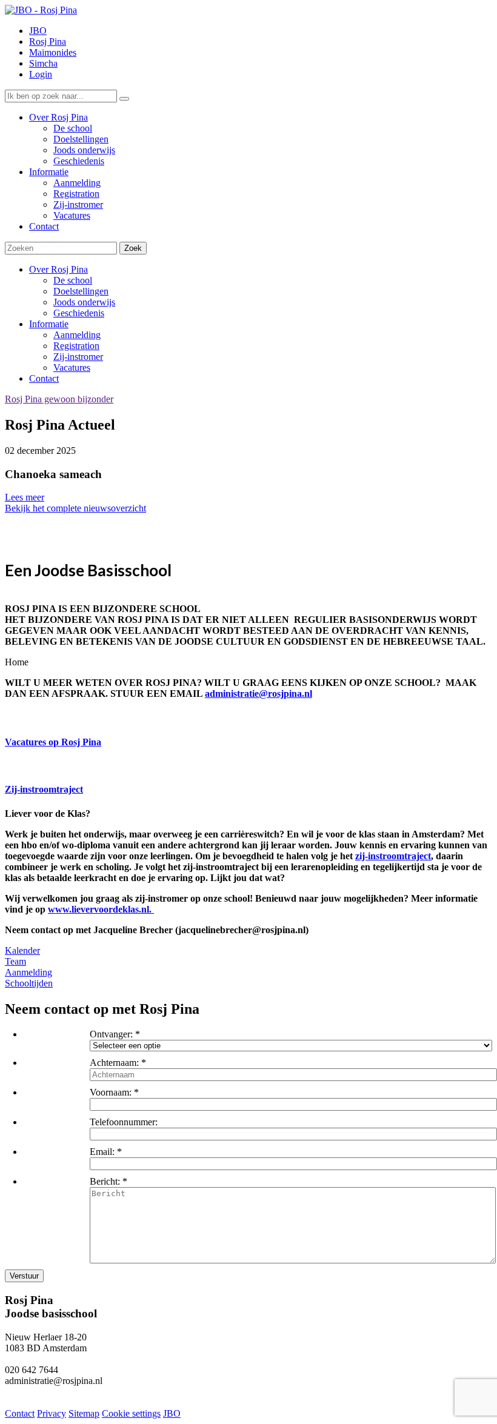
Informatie (48, 324)
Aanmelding (77, 335)
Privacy (51, 1413)
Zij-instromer (78, 356)
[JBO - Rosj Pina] (41, 10)
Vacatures (71, 367)
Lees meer (24, 497)
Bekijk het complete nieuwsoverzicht (75, 508)
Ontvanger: (111, 1034)
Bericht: (105, 1181)
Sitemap (83, 1413)
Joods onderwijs (84, 302)
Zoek (133, 248)
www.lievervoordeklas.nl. (101, 909)
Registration (76, 346)
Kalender (22, 950)
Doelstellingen (80, 291)
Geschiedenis (78, 313)
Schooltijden (29, 983)
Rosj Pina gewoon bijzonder (59, 399)
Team (15, 961)
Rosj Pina (47, 41)
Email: (102, 1151)
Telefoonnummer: (124, 1122)
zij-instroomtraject (393, 856)
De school (72, 280)
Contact (44, 378)
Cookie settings (131, 1413)
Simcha (43, 63)
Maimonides (52, 52)
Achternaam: (114, 1062)
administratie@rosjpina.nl (258, 693)
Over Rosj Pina (58, 269)
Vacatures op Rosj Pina (53, 742)
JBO (38, 30)
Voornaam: (111, 1092)
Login (40, 74)
